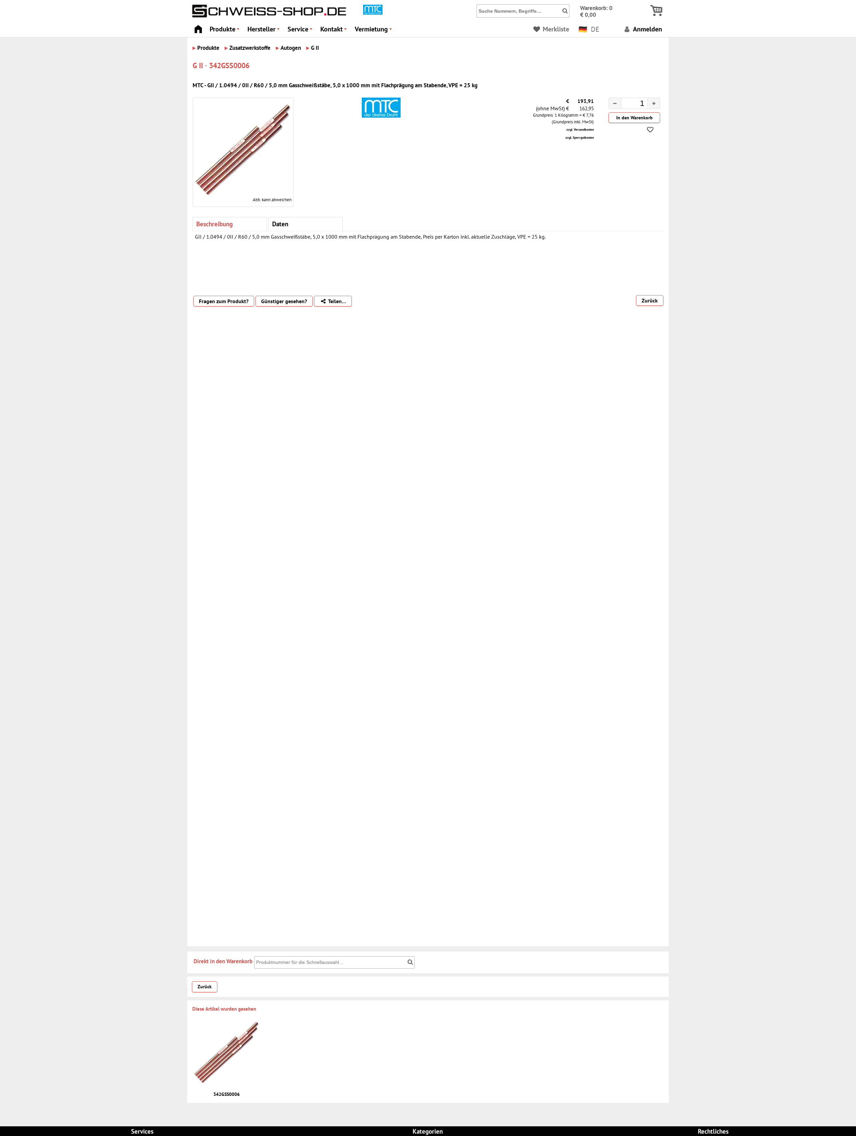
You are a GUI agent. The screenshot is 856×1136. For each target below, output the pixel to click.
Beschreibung (214, 224)
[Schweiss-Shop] (267, 16)
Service (301, 31)
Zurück (650, 300)
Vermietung (374, 31)
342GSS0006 (226, 1094)
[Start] (198, 27)
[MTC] (372, 13)
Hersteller (264, 31)
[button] (653, 103)
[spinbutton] (629, 104)
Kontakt (334, 31)
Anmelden (647, 29)
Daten (280, 224)
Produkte (225, 31)
